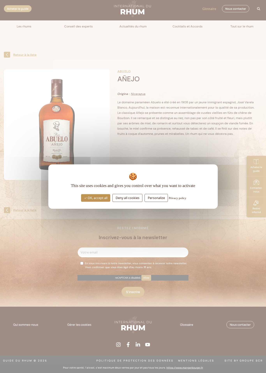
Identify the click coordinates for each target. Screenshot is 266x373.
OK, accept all (97, 198)
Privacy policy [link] (177, 198)
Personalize (156, 198)
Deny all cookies (127, 198)
